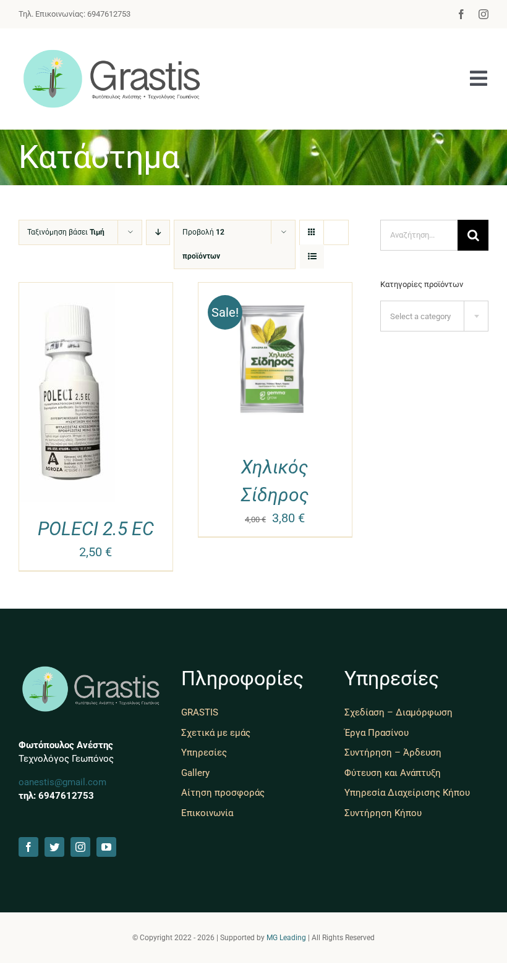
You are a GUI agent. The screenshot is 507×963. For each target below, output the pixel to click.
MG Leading (286, 937)
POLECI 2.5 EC (96, 529)
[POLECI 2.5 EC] (67, 292)
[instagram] (483, 14)
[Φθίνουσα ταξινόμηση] (158, 232)
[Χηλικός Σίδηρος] (275, 292)
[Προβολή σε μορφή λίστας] (312, 256)
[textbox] (434, 316)
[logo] (111, 53)
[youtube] (106, 847)
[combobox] (434, 316)
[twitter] (54, 847)
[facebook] (461, 14)
